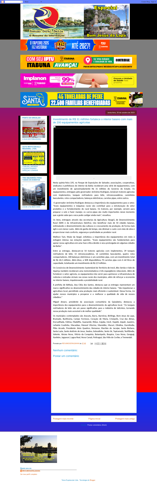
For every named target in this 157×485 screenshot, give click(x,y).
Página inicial (94, 419)
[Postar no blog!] (98, 343)
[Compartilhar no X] (100, 343)
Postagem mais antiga (125, 419)
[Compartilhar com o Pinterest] (105, 343)
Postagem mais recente (63, 419)
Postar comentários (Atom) (97, 425)
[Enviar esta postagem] (91, 343)
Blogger (92, 480)
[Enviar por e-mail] (96, 343)
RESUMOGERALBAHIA (31, 471)
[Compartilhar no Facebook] (103, 343)
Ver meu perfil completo (28, 474)
